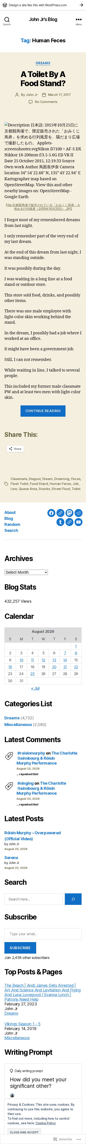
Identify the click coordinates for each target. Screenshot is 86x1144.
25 (32, 674)
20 (54, 667)
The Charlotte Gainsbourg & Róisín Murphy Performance (47, 758)
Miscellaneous (18, 724)
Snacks (44, 489)
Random (12, 524)
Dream (47, 479)
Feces (75, 479)
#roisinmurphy (31, 753)
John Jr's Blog (43, 19)
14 (65, 660)
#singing (25, 783)
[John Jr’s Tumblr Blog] (60, 522)
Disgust (35, 479)
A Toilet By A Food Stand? (43, 78)
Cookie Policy (46, 1123)
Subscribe (20, 948)
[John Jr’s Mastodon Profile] (69, 513)
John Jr (31, 95)
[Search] (73, 899)
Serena (11, 857)
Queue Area (28, 489)
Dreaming (61, 479)
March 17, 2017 (59, 95)
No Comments (46, 102)
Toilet (76, 489)
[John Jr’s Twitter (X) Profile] (69, 522)
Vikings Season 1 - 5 (22, 1024)
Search (11, 530)
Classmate (19, 479)
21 (65, 667)
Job (75, 484)
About (10, 512)
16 (10, 667)
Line (14, 489)
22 (76, 667)
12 (43, 660)
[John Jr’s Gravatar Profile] (60, 513)
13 (54, 660)
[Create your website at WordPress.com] (43, 5)
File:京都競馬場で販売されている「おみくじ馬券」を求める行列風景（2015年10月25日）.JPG (43, 207)
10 (21, 660)
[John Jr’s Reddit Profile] (78, 513)
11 (32, 660)
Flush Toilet (19, 484)
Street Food (61, 489)
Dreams (43, 63)
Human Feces (60, 484)
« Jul (35, 688)
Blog (8, 518)
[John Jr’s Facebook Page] (51, 513)
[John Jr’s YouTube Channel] (78, 522)
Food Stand (39, 484)
